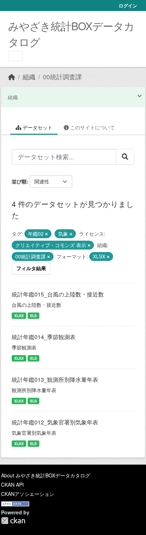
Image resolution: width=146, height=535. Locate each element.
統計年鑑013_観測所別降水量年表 (55, 379)
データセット (36, 127)
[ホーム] (11, 76)
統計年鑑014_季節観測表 (43, 337)
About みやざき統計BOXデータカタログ (45, 475)
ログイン (128, 5)
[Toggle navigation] (15, 56)
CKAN (13, 520)
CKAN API (12, 484)
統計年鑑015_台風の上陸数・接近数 (58, 294)
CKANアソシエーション (27, 493)
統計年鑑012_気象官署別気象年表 (55, 422)
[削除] (46, 234)
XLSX (19, 315)
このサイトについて (92, 127)
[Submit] (125, 157)
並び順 (19, 181)
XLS (33, 315)
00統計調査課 (62, 76)
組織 (29, 76)
